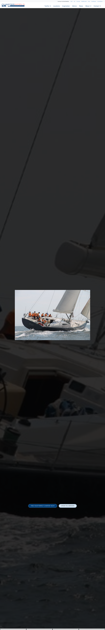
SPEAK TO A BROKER (67, 506)
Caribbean (93, 1)
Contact (96, 6)
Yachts (47, 6)
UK (74, 1)
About (87, 6)
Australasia (99, 1)
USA (71, 1)
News (81, 6)
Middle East (84, 1)
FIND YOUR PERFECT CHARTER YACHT (43, 506)
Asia (89, 1)
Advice (74, 6)
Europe (78, 1)
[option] (52, 315)
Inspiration (66, 6)
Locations (56, 6)
